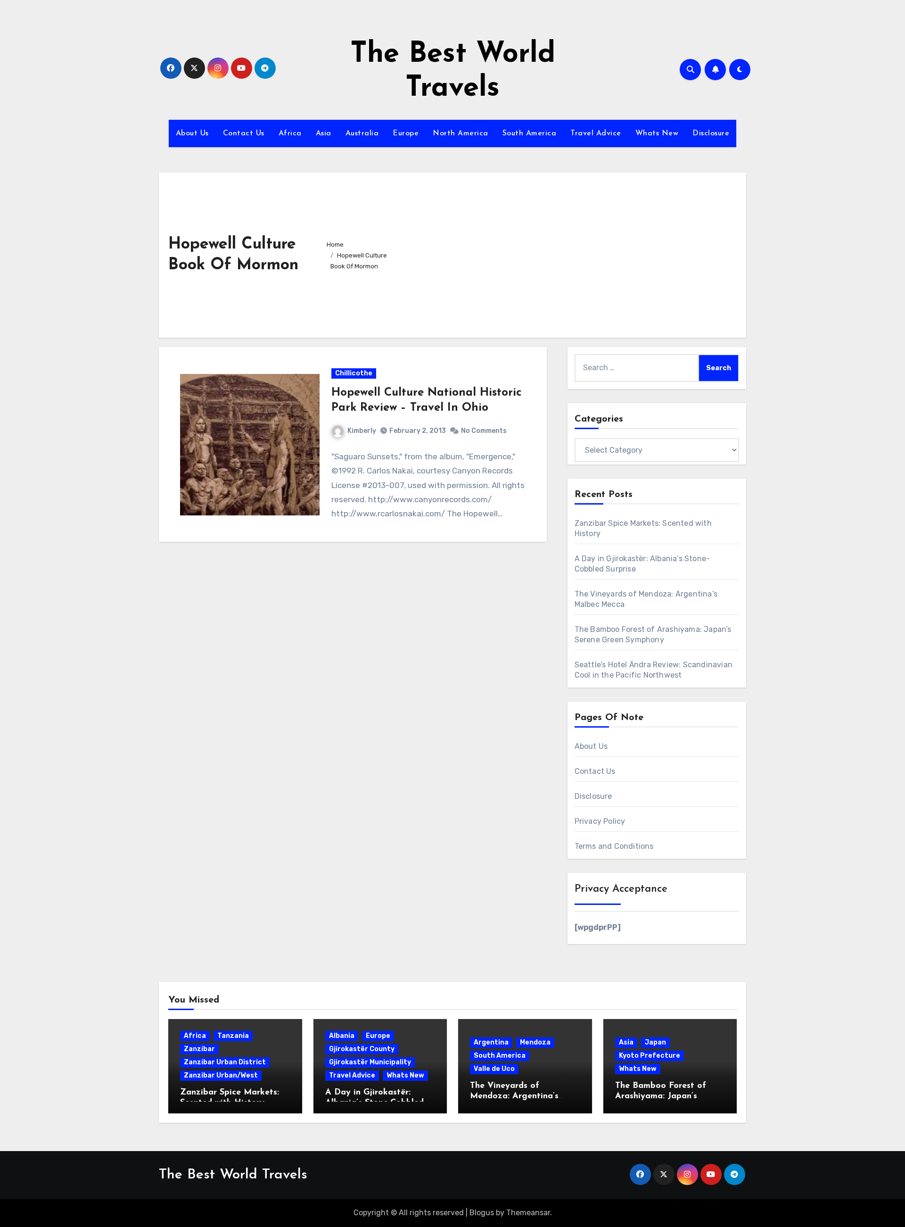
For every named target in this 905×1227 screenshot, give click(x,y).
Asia (323, 133)
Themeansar (528, 1212)
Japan (655, 1042)
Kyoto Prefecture (649, 1056)
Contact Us (243, 133)
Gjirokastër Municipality (370, 1062)
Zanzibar (199, 1049)
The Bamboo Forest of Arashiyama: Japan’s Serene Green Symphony (664, 1096)
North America (460, 133)
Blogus (481, 1212)
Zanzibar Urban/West (221, 1075)
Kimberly (361, 431)
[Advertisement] (568, 253)
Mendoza (535, 1042)
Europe (406, 133)
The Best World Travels (233, 1175)
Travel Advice (595, 133)
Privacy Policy (600, 821)
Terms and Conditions (614, 846)
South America (529, 133)
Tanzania (233, 1036)
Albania (341, 1036)
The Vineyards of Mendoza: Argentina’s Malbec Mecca (514, 1096)
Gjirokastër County (362, 1049)
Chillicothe (353, 373)
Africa (290, 133)
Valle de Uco (494, 1069)
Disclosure (710, 133)
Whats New (657, 133)
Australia (362, 133)
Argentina (491, 1042)
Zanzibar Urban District (225, 1062)
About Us (192, 133)
